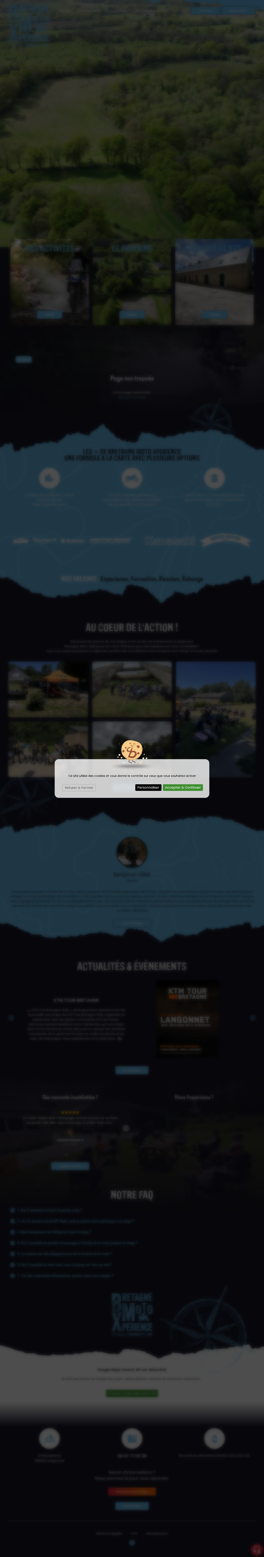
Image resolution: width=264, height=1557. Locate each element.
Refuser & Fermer (79, 787)
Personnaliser (148, 787)
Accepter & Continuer (183, 787)
